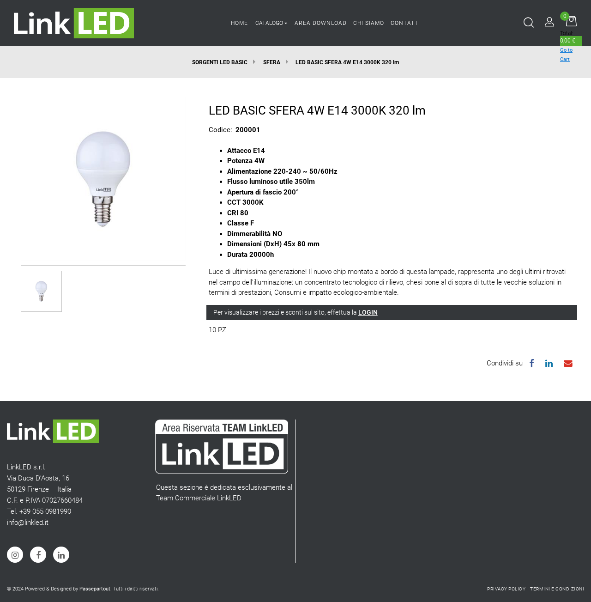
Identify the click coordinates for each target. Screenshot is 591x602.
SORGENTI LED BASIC (219, 62)
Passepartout (94, 589)
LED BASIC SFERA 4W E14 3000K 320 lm (347, 62)
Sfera (271, 62)
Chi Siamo (368, 23)
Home (239, 23)
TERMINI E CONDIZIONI (557, 588)
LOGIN (368, 312)
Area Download (321, 23)
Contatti (405, 23)
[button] (103, 178)
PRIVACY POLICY (506, 588)
